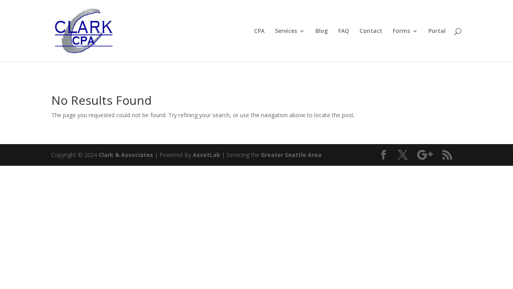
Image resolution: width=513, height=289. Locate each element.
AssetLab (206, 155)
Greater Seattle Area (291, 155)
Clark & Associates (126, 155)
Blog (321, 31)
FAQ (343, 31)
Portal (437, 31)
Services (286, 31)
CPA (259, 31)
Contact (371, 31)
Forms (401, 31)
